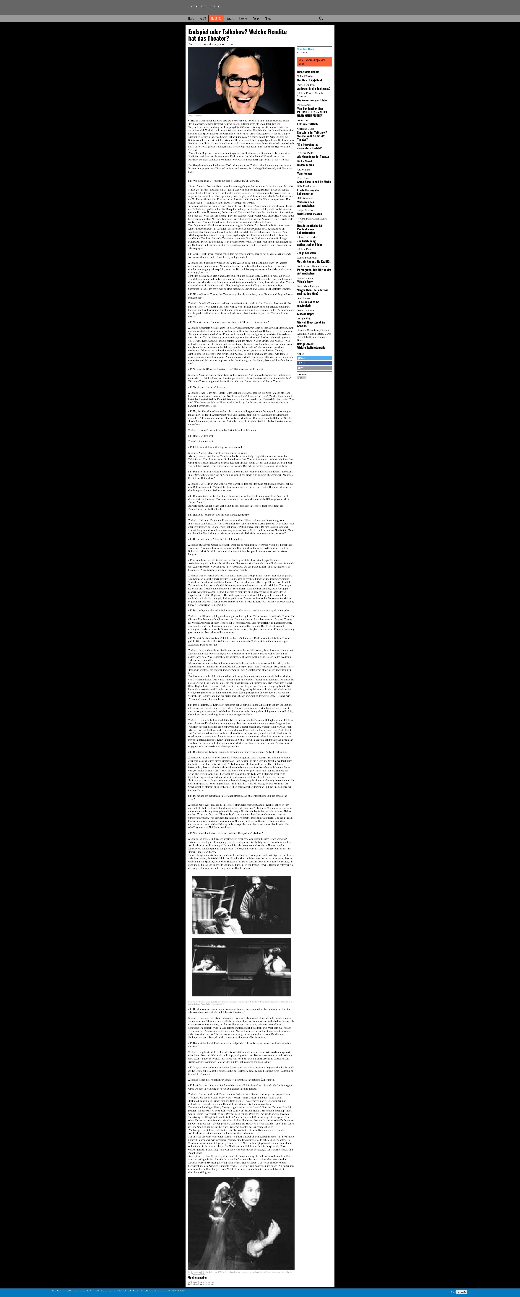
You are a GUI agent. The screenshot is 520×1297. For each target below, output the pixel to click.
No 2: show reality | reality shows (312, 62)
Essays (230, 18)
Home (191, 18)
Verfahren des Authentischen (306, 204)
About (268, 18)
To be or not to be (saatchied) (308, 304)
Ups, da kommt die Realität (314, 261)
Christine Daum (305, 49)
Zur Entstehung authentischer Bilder (309, 243)
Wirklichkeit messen (309, 214)
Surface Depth (305, 314)
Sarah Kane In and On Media (314, 181)
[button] (314, 358)
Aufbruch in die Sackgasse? (314, 88)
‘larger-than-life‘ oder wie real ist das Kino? (312, 292)
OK (452, 1292)
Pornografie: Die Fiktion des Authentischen (314, 271)
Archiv (256, 18)
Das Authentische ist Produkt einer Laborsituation (309, 229)
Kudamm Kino (305, 165)
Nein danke (461, 1292)
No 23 (203, 18)
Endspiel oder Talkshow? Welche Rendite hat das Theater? (312, 136)
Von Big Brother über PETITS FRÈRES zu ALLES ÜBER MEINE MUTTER (312, 112)
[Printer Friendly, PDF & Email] (301, 379)
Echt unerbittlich (307, 124)
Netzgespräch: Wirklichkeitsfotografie (311, 346)
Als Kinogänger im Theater (313, 156)
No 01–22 (216, 18)
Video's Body (305, 281)
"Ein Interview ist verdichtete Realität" (309, 146)
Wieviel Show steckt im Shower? (311, 324)
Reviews (243, 18)
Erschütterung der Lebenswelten (308, 192)
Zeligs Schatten (306, 253)
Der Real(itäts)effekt (309, 80)
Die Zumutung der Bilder (312, 100)
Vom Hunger (304, 173)
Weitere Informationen (176, 1291)
